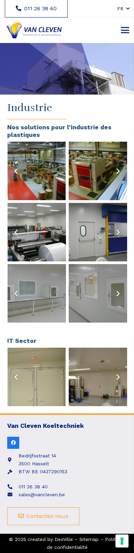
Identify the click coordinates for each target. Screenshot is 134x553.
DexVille (64, 539)
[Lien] (34, 30)
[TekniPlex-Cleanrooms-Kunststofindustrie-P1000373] (37, 293)
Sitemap (89, 539)
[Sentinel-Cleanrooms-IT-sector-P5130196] (37, 377)
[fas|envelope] (13, 495)
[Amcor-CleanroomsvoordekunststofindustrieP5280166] (98, 171)
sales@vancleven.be (42, 494)
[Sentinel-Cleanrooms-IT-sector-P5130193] (98, 377)
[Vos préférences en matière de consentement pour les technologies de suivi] (122, 540)
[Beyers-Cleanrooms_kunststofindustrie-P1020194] (37, 232)
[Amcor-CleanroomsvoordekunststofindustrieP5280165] (37, 171)
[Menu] (125, 30)
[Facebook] (13, 443)
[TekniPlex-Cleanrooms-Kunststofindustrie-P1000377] (98, 293)
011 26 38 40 (33, 486)
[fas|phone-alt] (13, 487)
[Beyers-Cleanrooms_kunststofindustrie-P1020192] (98, 232)
